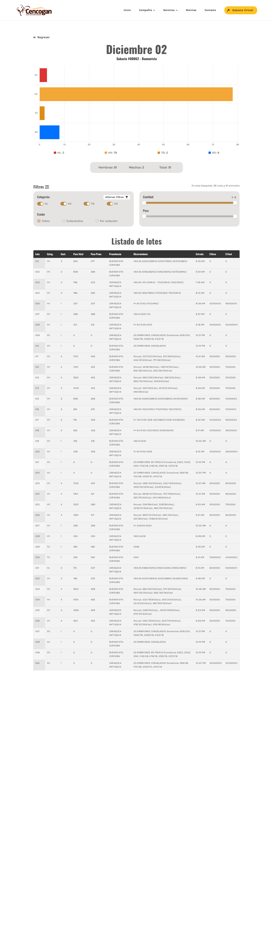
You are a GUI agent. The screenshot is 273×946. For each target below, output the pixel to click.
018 (37, 430)
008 (37, 324)
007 (37, 314)
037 (37, 631)
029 (37, 546)
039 (37, 652)
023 (37, 483)
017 (37, 419)
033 (37, 589)
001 (37, 261)
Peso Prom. (96, 254)
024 (37, 493)
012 (37, 366)
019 (37, 441)
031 (37, 567)
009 (37, 335)
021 (37, 462)
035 (37, 610)
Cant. (63, 254)
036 (37, 620)
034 (37, 599)
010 (37, 345)
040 (37, 663)
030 (37, 557)
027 (37, 525)
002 (37, 271)
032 (37, 578)
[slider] (144, 203)
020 (37, 451)
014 (37, 388)
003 (37, 282)
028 (37, 536)
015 (37, 398)
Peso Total (78, 254)
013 (37, 377)
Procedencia (115, 254)
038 (37, 641)
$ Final (228, 254)
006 (37, 303)
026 (37, 515)
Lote (37, 254)
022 (37, 472)
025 (37, 504)
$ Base (212, 254)
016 (37, 409)
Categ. (50, 254)
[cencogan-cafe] (34, 5)
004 (37, 292)
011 (36, 356)
